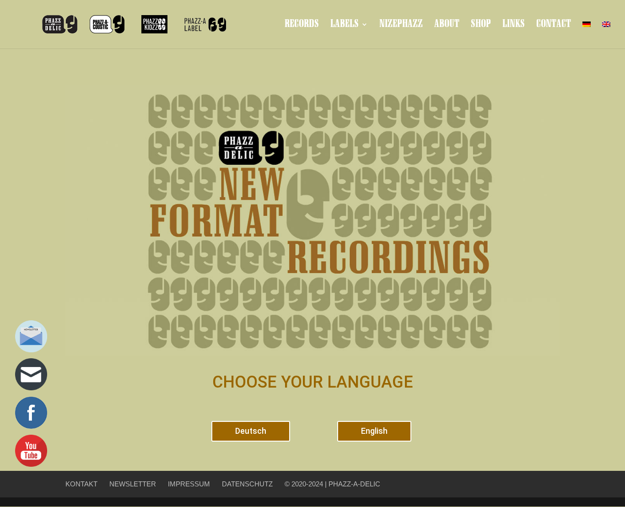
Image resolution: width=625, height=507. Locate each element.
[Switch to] (586, 32)
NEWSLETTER (132, 484)
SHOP (481, 25)
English (374, 431)
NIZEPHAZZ (401, 25)
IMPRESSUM (189, 484)
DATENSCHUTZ (247, 484)
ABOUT (446, 25)
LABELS (344, 25)
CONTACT (553, 25)
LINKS (513, 25)
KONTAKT (81, 484)
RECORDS (302, 25)
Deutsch (250, 431)
